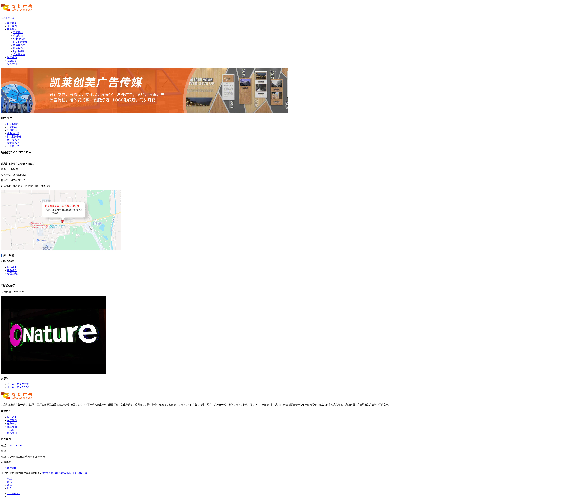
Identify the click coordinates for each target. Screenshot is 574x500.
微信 (9, 485)
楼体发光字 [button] (13, 139)
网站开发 (72, 473)
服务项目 (12, 270)
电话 (9, 478)
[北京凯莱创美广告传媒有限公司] (287, 8)
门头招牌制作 (20, 42)
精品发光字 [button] (13, 143)
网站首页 (12, 267)
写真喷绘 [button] (12, 127)
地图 (9, 488)
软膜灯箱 (18, 35)
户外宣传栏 (19, 54)
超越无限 (82, 473)
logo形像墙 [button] (13, 124)
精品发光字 (19, 48)
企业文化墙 (19, 38)
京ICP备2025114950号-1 (54, 473)
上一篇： (18, 387)
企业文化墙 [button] (13, 133)
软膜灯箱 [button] (12, 130)
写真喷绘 (18, 32)
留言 (9, 482)
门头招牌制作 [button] (14, 136)
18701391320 (15, 445)
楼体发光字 (19, 45)
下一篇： (18, 384)
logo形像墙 (19, 51)
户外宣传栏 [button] (13, 146)
